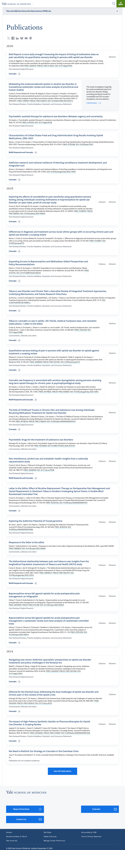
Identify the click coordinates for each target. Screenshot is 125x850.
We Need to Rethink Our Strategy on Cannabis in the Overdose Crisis (43, 751)
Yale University (11, 841)
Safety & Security (50, 837)
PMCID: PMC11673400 (68, 671)
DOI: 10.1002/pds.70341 (84, 144)
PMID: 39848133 (45, 573)
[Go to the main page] (18, 3)
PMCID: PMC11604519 (25, 703)
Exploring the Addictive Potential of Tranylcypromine (35, 521)
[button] (62, 73)
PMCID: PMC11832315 (61, 573)
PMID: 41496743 (80, 211)
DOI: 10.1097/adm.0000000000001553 (61, 421)
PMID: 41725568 (69, 144)
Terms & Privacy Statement (91, 837)
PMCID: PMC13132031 (45, 66)
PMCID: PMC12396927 (60, 392)
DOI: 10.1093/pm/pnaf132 (70, 362)
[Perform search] (113, 3)
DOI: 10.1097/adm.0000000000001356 (75, 733)
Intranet (9, 832)
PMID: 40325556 (52, 503)
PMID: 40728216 (22, 421)
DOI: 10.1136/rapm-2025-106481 (34, 548)
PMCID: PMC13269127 (38, 101)
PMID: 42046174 (30, 66)
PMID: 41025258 (80, 330)
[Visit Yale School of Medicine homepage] (26, 792)
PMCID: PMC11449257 (51, 733)
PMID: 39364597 (52, 671)
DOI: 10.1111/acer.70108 (45, 470)
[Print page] (30, 38)
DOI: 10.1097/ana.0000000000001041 (73, 503)
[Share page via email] (26, 38)
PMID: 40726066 (40, 446)
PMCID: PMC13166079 (37, 421)
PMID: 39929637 (15, 548)
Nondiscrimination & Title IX (16, 837)
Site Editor (47, 832)
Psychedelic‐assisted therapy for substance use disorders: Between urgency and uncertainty (56, 116)
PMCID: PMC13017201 (51, 362)
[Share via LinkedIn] (17, 38)
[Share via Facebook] (12, 38)
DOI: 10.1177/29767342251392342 (28, 273)
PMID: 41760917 (23, 101)
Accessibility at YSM (88, 832)
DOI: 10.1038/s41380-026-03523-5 (60, 101)
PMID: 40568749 (29, 470)
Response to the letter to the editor (26, 542)
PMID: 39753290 (76, 632)
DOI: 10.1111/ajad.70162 (63, 66)
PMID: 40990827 (36, 362)
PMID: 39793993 (15, 605)
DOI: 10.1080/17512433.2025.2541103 (61, 446)
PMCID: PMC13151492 (30, 605)
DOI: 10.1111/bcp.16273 (43, 703)
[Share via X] (8, 38)
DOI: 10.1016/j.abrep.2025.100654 (32, 213)
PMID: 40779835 (45, 392)
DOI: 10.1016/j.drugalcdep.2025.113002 (61, 172)
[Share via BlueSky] (21, 38)
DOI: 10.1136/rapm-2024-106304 (52, 605)
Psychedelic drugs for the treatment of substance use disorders (41, 439)
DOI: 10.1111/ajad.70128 (43, 122)
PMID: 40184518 (61, 527)
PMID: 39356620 (36, 733)
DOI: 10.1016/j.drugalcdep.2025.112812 (84, 392)
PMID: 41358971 (95, 241)
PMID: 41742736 (28, 122)
